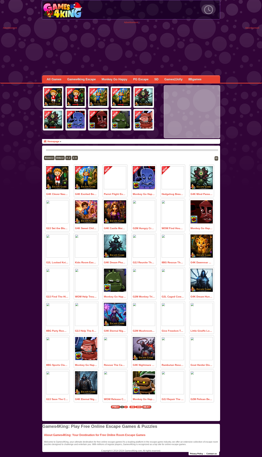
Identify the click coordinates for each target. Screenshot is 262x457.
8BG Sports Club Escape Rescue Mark (57, 365)
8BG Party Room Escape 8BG (57, 330)
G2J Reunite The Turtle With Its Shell (144, 262)
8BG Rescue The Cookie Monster (173, 262)
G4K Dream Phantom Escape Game (115, 262)
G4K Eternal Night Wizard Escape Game (115, 330)
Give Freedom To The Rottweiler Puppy (173, 330)
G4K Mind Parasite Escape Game (202, 194)
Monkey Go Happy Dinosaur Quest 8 (144, 194)
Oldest (60, 158)
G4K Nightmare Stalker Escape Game (144, 365)
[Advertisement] (131, 49)
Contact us (211, 454)
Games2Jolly (173, 79)
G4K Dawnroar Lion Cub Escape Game (202, 262)
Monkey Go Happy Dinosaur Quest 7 (202, 228)
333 (139, 407)
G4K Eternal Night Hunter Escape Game (86, 399)
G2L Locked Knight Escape (57, 262)
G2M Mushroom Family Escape (144, 330)
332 (132, 407)
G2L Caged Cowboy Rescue (173, 296)
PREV (115, 407)
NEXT (146, 407)
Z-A (75, 158)
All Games (54, 79)
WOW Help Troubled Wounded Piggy (86, 296)
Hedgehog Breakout (173, 194)
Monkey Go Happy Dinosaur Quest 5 (86, 365)
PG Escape (140, 79)
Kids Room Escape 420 (86, 262)
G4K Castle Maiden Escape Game (115, 228)
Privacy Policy (196, 454)
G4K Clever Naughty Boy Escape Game (57, 194)
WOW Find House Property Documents (173, 228)
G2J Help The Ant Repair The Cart (86, 330)
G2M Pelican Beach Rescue (202, 399)
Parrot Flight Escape (115, 194)
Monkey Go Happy (114, 79)
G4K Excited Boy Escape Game (86, 194)
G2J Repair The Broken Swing (173, 399)
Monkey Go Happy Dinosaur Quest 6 (115, 296)
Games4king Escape (81, 79)
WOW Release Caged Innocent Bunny (115, 399)
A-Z (68, 158)
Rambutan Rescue (173, 365)
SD (156, 79)
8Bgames (194, 79)
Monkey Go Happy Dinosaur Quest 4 (144, 399)
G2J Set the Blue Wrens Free (57, 228)
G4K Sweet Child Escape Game (86, 228)
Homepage (53, 141)
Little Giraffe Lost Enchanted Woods (202, 330)
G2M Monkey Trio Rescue (144, 296)
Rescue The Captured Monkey (115, 365)
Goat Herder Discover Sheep (202, 365)
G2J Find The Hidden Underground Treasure (57, 296)
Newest (49, 158)
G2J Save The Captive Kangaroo (57, 399)
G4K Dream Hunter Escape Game (202, 296)
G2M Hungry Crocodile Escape (144, 228)
